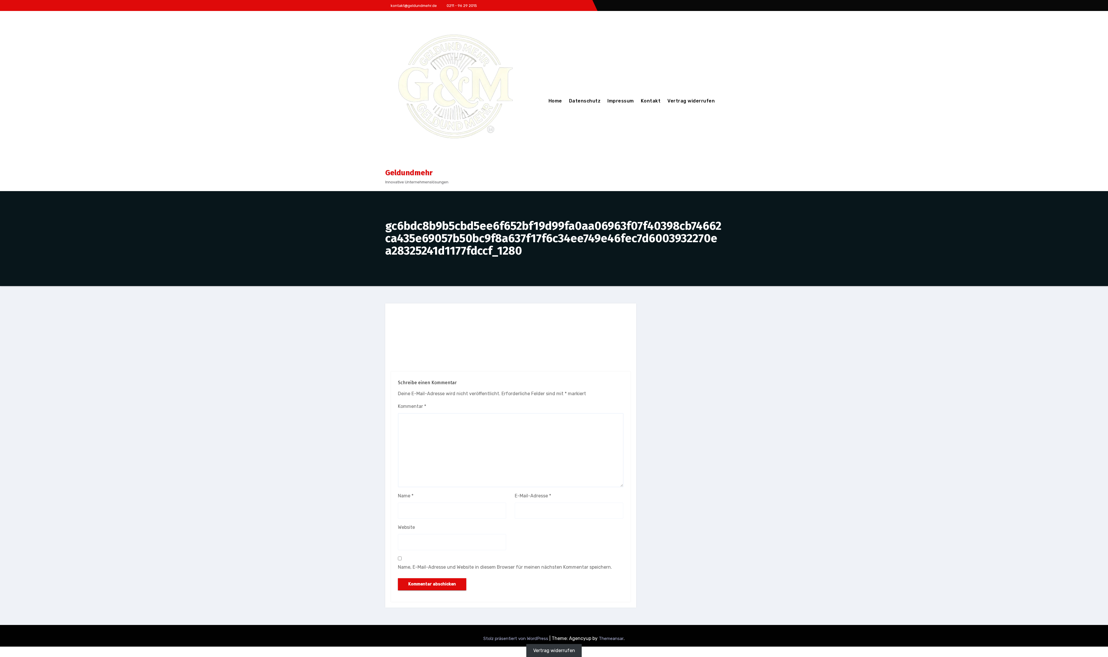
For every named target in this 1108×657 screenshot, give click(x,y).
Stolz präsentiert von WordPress (516, 638)
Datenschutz (585, 101)
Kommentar (412, 406)
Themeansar (611, 638)
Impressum (620, 101)
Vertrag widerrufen (691, 101)
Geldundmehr (409, 172)
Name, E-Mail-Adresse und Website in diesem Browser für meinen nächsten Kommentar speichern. (505, 567)
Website (406, 527)
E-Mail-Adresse (533, 496)
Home (555, 101)
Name (405, 496)
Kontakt (651, 101)
